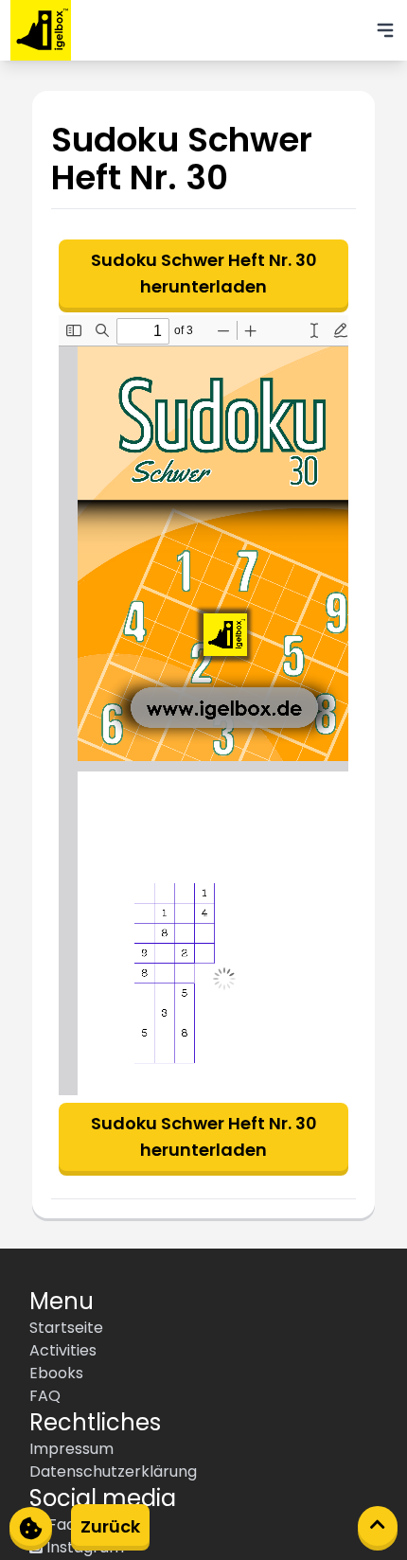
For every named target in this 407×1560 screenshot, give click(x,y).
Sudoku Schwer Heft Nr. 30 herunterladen (204, 273)
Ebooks (56, 1373)
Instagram (83, 1547)
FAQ (45, 1396)
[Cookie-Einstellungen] (30, 1526)
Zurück (110, 1526)
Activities (63, 1350)
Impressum (71, 1449)
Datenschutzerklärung (113, 1471)
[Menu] (385, 30)
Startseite (66, 1327)
